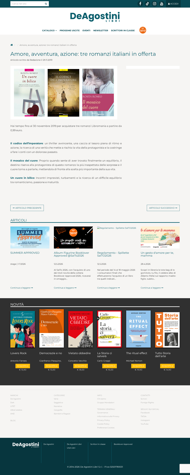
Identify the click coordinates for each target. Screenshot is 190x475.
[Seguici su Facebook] (140, 4)
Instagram (145, 420)
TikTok (143, 416)
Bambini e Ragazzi (62, 414)
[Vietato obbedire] (80, 328)
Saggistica (58, 402)
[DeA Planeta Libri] (26, 444)
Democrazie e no (50, 353)
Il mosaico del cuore (24, 160)
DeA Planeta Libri (95, 17)
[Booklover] (142, 30)
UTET (12, 406)
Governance (102, 412)
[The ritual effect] (138, 328)
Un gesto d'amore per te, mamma (157, 254)
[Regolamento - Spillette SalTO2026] (116, 237)
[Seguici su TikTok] (147, 4)
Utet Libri (71, 448)
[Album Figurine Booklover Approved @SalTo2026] (73, 237)
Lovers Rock (18, 353)
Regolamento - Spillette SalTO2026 (113, 254)
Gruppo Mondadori (105, 402)
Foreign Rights (147, 402)
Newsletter (100, 30)
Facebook (145, 412)
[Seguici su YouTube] (161, 4)
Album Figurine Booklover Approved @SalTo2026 (71, 254)
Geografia (58, 410)
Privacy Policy (103, 420)
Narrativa (58, 406)
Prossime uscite (70, 30)
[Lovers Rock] (22, 328)
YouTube (144, 424)
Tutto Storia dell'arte (163, 355)
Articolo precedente (28, 208)
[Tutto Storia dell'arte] (167, 328)
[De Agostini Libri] (11, 45)
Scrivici (144, 399)
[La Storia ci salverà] (109, 328)
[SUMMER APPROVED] (29, 237)
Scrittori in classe (123, 30)
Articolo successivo (162, 208)
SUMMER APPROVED (24, 252)
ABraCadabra (16, 410)
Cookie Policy (103, 424)
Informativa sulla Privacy (108, 416)
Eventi (86, 30)
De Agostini (15, 399)
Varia (56, 399)
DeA (12, 402)
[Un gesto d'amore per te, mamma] (160, 237)
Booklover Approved (123, 444)
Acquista (22, 366)
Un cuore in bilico (22, 177)
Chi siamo (101, 399)
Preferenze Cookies (105, 428)
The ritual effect (136, 353)
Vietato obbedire (79, 353)
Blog (13, 420)
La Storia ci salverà (104, 355)
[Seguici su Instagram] (154, 4)
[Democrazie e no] (51, 328)
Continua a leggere (20, 287)
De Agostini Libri (74, 444)
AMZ (12, 414)
